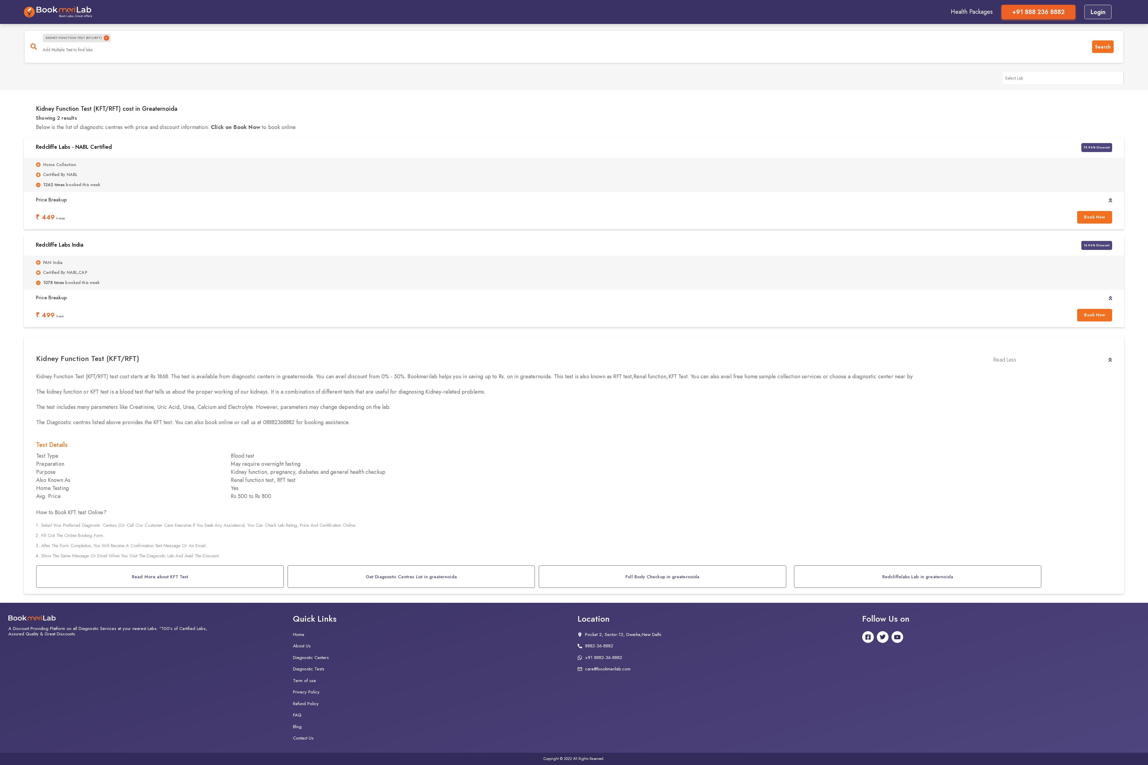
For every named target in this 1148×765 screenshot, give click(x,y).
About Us (302, 646)
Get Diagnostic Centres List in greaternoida (411, 576)
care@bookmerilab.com (608, 669)
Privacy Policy (306, 692)
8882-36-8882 (599, 646)
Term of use (304, 680)
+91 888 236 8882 (1038, 12)
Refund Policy (306, 703)
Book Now (1094, 217)
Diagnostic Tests (308, 669)
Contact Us (303, 738)
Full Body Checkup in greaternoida (662, 576)
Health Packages (972, 11)
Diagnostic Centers (311, 657)
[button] (1110, 200)
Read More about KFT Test (160, 576)
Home (298, 634)
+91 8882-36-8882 (603, 657)
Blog (297, 726)
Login (1098, 12)
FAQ (297, 715)
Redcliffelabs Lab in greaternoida (917, 576)
